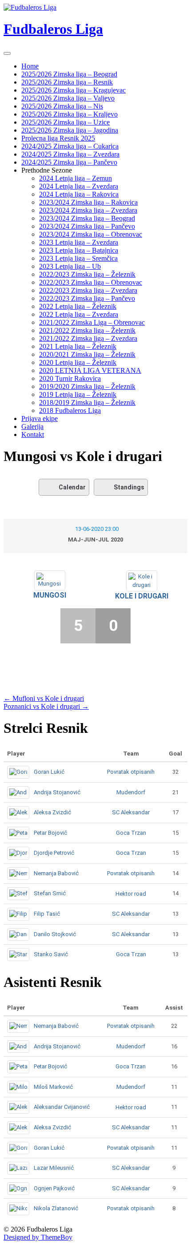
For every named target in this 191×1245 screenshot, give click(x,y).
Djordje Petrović (54, 852)
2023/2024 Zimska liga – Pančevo (87, 226)
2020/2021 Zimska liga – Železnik (87, 354)
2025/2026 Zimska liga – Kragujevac (73, 90)
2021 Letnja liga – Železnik (77, 346)
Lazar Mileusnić (54, 1167)
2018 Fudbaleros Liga (70, 410)
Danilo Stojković (55, 934)
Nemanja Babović (56, 873)
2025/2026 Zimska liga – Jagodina (69, 130)
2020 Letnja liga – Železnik (77, 362)
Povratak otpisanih (131, 771)
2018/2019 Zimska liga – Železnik (87, 402)
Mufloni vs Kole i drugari (44, 698)
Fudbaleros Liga (53, 29)
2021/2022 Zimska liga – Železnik (87, 330)
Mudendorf (130, 792)
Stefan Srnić (50, 893)
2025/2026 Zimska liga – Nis (62, 106)
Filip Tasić (47, 913)
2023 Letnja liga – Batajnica (78, 250)
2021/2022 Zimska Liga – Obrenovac (92, 322)
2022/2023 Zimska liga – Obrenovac (90, 282)
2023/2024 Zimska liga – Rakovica (88, 202)
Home (30, 66)
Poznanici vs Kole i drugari (46, 706)
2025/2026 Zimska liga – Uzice (65, 122)
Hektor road (130, 893)
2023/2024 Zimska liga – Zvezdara (88, 210)
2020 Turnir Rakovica (70, 378)
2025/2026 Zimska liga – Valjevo (68, 98)
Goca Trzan (131, 832)
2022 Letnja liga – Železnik (77, 306)
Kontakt (32, 434)
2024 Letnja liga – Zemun (75, 178)
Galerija (32, 426)
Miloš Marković (53, 1086)
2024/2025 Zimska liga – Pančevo (69, 162)
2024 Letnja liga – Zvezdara (78, 186)
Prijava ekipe (39, 418)
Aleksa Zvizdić (52, 812)
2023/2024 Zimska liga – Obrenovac (90, 234)
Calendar (72, 487)
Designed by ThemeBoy (38, 1237)
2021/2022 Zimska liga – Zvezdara (88, 338)
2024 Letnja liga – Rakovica (79, 194)
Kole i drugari (141, 596)
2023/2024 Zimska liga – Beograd (87, 218)
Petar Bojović (50, 832)
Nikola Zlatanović (56, 1208)
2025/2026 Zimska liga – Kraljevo (69, 114)
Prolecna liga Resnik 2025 (58, 138)
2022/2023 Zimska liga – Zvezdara (88, 290)
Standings (129, 487)
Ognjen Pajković (54, 1188)
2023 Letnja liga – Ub (70, 266)
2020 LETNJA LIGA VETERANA (90, 370)
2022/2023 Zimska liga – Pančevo (87, 298)
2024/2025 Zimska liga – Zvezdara (70, 154)
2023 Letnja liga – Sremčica (78, 258)
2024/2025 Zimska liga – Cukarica (70, 146)
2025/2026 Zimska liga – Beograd (69, 74)
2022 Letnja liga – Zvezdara (78, 314)
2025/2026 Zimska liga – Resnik (67, 82)
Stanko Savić (51, 954)
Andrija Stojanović (57, 792)
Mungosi (49, 595)
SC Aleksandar (131, 812)
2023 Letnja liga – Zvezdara (78, 242)
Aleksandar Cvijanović (62, 1107)
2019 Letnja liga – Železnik (77, 394)
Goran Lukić (49, 771)
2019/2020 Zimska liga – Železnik (87, 386)
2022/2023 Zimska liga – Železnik (87, 274)
